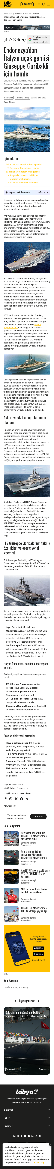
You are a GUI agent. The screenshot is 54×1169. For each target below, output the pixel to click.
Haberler (18, 13)
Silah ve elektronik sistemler (24, 182)
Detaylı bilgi (39, 1162)
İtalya (12, 788)
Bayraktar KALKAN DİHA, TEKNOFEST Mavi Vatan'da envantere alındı (34, 835)
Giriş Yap (38, 816)
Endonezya (22, 788)
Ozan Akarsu (9, 102)
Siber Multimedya (24, 1102)
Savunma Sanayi (32, 13)
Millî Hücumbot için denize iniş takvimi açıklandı (34, 891)
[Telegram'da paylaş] (22, 39)
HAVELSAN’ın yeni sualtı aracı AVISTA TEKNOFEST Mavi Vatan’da (35, 873)
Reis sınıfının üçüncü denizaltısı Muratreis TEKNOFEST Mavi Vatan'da (34, 854)
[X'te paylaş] (14, 39)
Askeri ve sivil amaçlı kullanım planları (24, 164)
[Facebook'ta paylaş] (18, 39)
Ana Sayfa (8, 13)
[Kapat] (51, 1144)
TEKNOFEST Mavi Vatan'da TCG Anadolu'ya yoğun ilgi (34, 909)
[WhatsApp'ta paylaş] (10, 39)
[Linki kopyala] (6, 39)
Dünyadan (8, 97)
